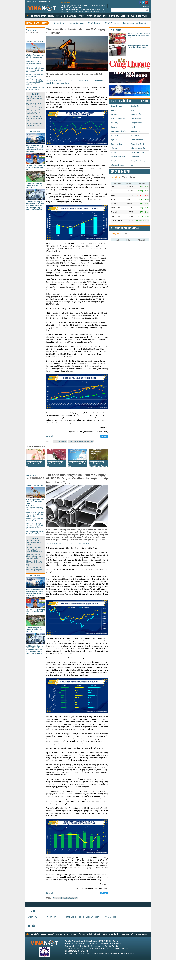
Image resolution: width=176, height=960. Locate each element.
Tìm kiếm (145, 6)
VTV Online (110, 917)
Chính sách (125, 16)
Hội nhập (97, 16)
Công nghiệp (60, 16)
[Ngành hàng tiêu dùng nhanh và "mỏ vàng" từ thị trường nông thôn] (117, 43)
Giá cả (89, 16)
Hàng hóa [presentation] (115, 177)
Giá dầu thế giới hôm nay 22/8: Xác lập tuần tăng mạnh (35, 57)
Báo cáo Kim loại (59, 23)
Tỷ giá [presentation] (132, 177)
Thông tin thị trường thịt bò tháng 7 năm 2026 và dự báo (56, 464)
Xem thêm (150, 15)
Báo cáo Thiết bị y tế (112, 23)
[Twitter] (143, 3)
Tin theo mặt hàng (121, 101)
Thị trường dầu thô (59, 441)
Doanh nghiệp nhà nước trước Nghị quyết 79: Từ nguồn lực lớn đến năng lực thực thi (83, 6)
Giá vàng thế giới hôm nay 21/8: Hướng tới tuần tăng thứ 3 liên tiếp (35, 70)
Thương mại (71, 16)
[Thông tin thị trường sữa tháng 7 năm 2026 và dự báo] (77, 459)
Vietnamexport (92, 917)
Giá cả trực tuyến (121, 171)
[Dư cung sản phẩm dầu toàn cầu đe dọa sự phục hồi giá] (117, 55)
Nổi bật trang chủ (35, 41)
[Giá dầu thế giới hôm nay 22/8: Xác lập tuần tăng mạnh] (35, 53)
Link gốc (50, 436)
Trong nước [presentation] (116, 234)
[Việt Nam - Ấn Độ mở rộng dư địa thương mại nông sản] (35, 163)
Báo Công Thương (75, 917)
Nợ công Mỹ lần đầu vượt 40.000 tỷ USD (34, 75)
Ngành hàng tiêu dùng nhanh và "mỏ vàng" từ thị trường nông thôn (139, 35)
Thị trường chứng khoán (125, 228)
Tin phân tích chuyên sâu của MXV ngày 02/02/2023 (67, 543)
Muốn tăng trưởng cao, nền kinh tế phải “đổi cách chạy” (35, 88)
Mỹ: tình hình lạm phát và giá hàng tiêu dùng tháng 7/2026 (34, 63)
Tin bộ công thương (38, 16)
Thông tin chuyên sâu (111, 16)
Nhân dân (51, 917)
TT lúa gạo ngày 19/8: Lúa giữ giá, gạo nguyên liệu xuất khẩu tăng (34, 112)
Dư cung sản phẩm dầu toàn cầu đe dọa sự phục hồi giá (138, 46)
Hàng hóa (81, 16)
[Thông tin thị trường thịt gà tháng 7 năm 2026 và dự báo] (35, 459)
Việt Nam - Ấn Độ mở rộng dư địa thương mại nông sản (83, 9)
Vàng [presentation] (124, 177)
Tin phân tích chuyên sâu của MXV (81, 441)
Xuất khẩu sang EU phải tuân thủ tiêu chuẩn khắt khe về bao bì (83, 12)
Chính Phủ (32, 917)
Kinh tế (51, 16)
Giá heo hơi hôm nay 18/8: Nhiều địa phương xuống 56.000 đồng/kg (34, 105)
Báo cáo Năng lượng (76, 23)
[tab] (115, 176)
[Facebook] (140, 3)
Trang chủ (27, 16)
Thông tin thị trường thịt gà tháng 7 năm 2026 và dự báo (35, 464)
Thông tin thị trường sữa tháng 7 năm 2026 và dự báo (77, 464)
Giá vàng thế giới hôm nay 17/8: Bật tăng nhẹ (34, 124)
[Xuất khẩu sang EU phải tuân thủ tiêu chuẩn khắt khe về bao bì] (35, 181)
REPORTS (144, 101)
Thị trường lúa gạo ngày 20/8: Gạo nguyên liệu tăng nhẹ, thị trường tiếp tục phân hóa (35, 82)
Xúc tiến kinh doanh (139, 16)
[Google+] (146, 3)
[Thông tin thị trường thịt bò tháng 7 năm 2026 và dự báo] (56, 459)
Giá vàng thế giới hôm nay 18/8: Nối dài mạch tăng (34, 118)
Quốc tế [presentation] (127, 234)
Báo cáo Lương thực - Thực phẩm (135, 23)
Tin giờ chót (66, 2)
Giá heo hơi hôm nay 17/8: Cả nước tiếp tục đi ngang (34, 98)
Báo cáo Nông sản (94, 23)
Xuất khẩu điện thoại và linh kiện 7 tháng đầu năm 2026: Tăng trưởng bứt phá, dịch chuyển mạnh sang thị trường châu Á (35, 205)
